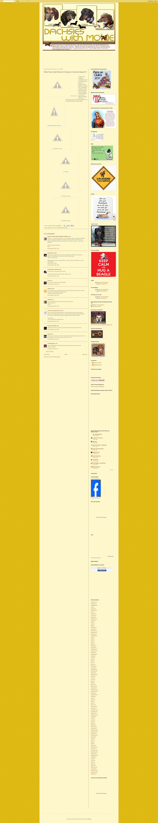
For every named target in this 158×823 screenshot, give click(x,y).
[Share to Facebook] (71, 226)
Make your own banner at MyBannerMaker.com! (101, 324)
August (92, 620)
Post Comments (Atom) (55, 356)
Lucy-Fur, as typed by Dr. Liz (54, 310)
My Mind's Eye (50, 253)
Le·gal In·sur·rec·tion (97, 438)
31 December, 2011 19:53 (53, 329)
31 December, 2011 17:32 (53, 306)
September (93, 605)
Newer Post (46, 354)
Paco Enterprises (97, 456)
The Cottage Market (97, 434)
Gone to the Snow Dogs (98, 448)
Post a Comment (49, 351)
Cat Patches (95, 459)
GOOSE (49, 299)
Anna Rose (49, 227)
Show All (111, 469)
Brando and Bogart (51, 325)
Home (66, 354)
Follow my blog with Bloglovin (97, 386)
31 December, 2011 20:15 (53, 339)
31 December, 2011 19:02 (53, 321)
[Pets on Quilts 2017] (102, 88)
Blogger (89, 819)
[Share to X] (70, 226)
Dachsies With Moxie (95, 478)
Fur (53, 227)
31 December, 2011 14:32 (53, 248)
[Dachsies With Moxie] (96, 496)
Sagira (49, 334)
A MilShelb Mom (51, 343)
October (92, 617)
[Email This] (67, 226)
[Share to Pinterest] (73, 226)
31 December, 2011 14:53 (53, 276)
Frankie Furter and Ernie (53, 269)
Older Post (84, 354)
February (93, 603)
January (93, 608)
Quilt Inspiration (96, 466)
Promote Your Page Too (95, 497)
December (93, 610)
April (92, 642)
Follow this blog (102, 570)
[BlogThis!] (68, 226)
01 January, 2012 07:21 (52, 348)
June (92, 624)
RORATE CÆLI (96, 452)
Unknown (49, 288)
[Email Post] (64, 225)
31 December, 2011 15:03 (53, 284)
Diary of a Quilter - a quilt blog (99, 445)
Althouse (95, 441)
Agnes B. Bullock (97, 362)
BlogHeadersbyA (97, 364)
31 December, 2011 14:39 (53, 265)
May (92, 625)
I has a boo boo (57, 227)
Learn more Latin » (110, 556)
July (92, 607)
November (93, 602)
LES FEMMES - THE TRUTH (99, 463)
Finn (48, 280)
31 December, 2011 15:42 (53, 295)
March (92, 644)
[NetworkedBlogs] (102, 568)
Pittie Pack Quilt (64, 227)
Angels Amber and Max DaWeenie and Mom (57, 236)
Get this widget (94, 556)
